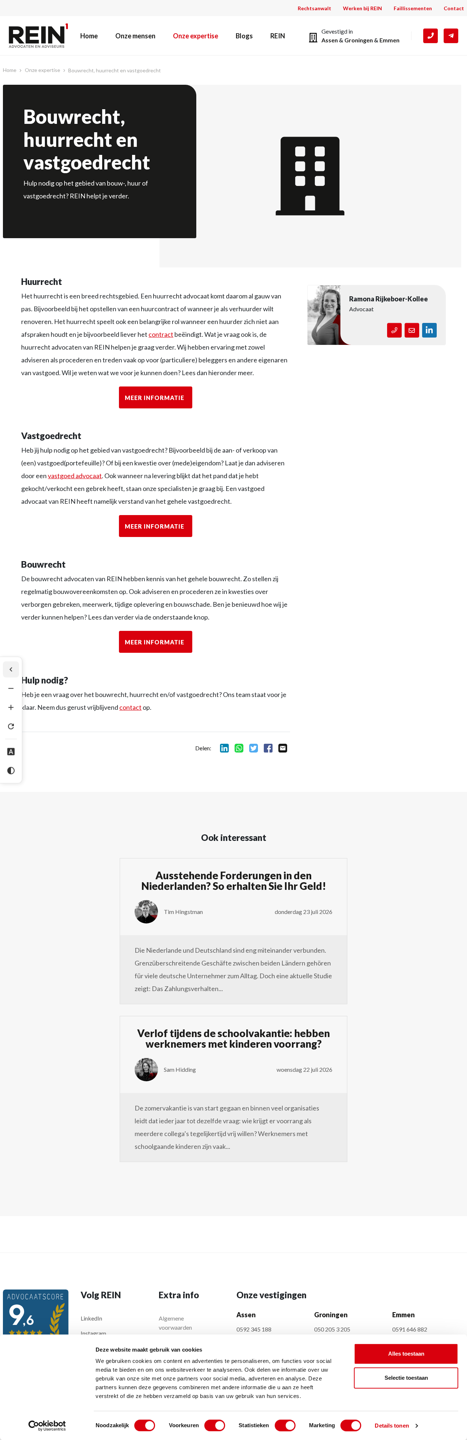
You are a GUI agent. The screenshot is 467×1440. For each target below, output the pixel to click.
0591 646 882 (409, 1329)
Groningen (358, 40)
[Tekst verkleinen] (11, 689)
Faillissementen (413, 8)
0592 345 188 (253, 1329)
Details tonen (392, 1425)
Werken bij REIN (362, 8)
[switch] (214, 1425)
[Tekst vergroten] (11, 708)
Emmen (389, 40)
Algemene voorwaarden (175, 1323)
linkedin (224, 748)
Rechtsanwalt (314, 8)
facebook (268, 748)
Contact (454, 8)
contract (160, 334)
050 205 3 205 (332, 1329)
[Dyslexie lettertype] (11, 752)
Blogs (244, 36)
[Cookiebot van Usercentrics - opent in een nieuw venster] (47, 1425)
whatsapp (239, 748)
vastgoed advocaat (75, 476)
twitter (253, 748)
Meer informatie (154, 397)
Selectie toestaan (406, 1378)
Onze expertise (195, 36)
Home (89, 36)
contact (130, 707)
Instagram (93, 1333)
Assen (329, 40)
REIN (277, 36)
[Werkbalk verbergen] (11, 670)
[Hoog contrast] (11, 771)
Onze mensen (135, 36)
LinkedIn (91, 1318)
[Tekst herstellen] (11, 727)
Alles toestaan (406, 1354)
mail (282, 748)
